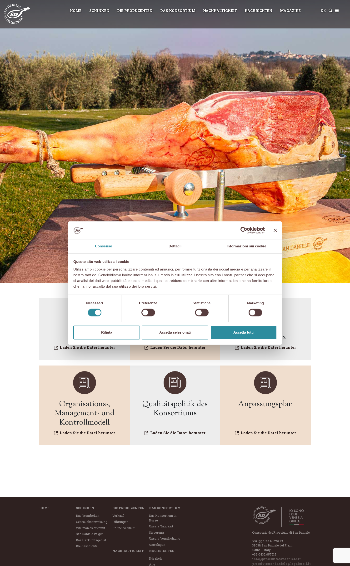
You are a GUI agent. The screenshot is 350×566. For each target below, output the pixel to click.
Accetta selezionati (175, 332)
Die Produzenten (134, 10)
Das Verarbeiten (87, 515)
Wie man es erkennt (90, 528)
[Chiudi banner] (275, 230)
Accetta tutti (243, 332)
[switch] (148, 312)
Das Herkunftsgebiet (91, 540)
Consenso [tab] (103, 246)
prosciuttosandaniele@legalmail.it (281, 564)
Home (75, 10)
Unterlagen (157, 544)
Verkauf (118, 515)
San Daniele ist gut (89, 534)
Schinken (99, 10)
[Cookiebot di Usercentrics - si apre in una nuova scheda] (244, 230)
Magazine (290, 10)
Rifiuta (106, 332)
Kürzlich (155, 558)
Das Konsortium (177, 10)
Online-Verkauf (123, 528)
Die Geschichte (87, 546)
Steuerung (156, 532)
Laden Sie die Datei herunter (87, 347)
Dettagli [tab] (175, 246)
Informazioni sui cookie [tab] (246, 246)
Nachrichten (258, 10)
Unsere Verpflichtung (164, 538)
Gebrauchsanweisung (91, 522)
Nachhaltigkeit (220, 10)
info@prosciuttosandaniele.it (276, 559)
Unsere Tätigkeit (161, 526)
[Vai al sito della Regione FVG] (293, 517)
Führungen (120, 522)
